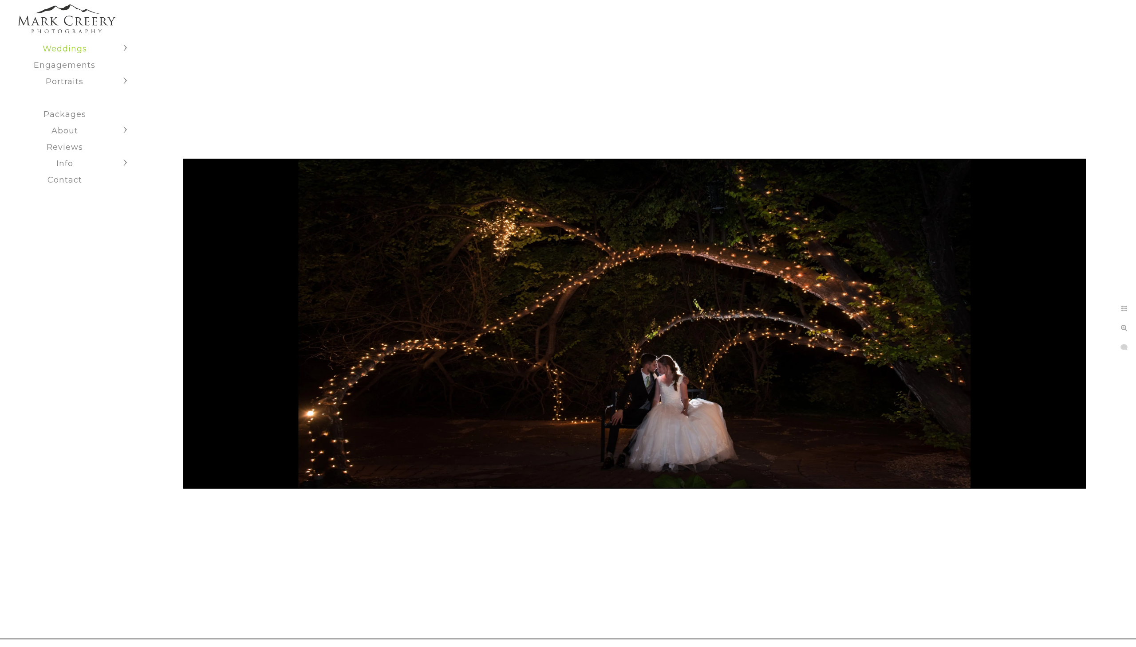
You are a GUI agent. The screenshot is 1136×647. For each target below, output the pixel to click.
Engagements (64, 65)
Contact (64, 180)
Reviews (65, 147)
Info (64, 163)
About (64, 131)
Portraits (64, 81)
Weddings (65, 49)
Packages (64, 114)
